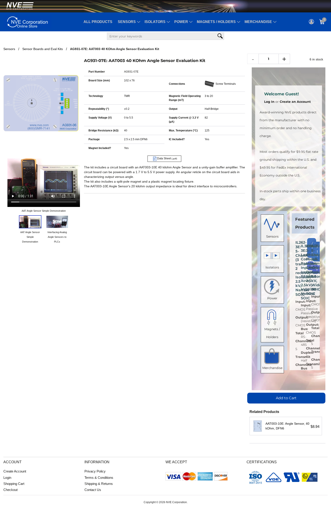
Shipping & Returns (98, 484)
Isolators (155, 22)
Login (7, 477)
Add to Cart (286, 398)
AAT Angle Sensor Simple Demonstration (44, 210)
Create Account (14, 471)
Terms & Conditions (98, 477)
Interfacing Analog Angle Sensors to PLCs (57, 237)
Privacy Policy (95, 471)
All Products (98, 22)
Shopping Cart (13, 484)
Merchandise (258, 22)
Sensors (127, 22)
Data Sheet (166, 158)
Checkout (10, 490)
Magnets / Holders (216, 22)
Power (181, 22)
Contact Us (92, 490)
